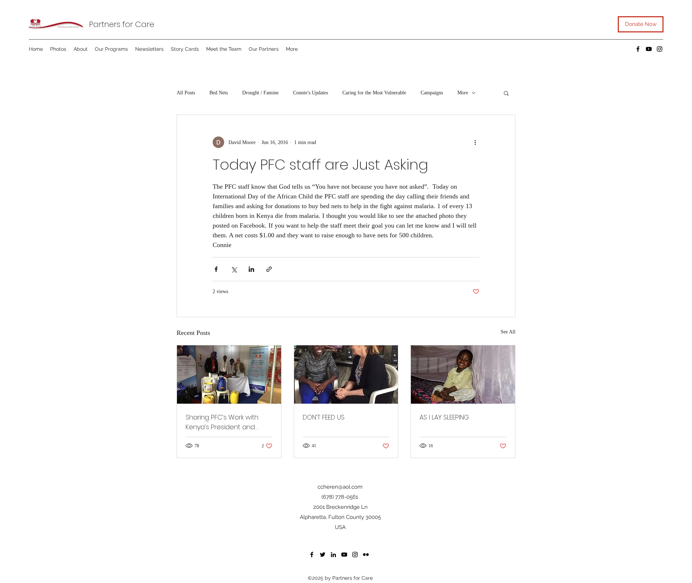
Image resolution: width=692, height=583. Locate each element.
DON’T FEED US (324, 417)
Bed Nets (218, 92)
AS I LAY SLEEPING (444, 417)
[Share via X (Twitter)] (233, 269)
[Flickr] (365, 554)
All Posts (186, 92)
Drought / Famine (260, 92)
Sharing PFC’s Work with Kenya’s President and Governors (222, 422)
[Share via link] (269, 269)
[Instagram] (659, 49)
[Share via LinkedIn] (251, 269)
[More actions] (475, 142)
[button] (506, 93)
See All (508, 332)
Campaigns (432, 92)
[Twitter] (322, 554)
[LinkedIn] (333, 554)
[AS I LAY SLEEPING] (463, 374)
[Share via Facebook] (216, 269)
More (462, 92)
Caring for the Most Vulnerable (374, 92)
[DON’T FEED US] (346, 374)
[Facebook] (638, 49)
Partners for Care (121, 24)
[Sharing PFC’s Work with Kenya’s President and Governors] (229, 374)
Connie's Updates (310, 92)
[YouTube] (648, 49)
